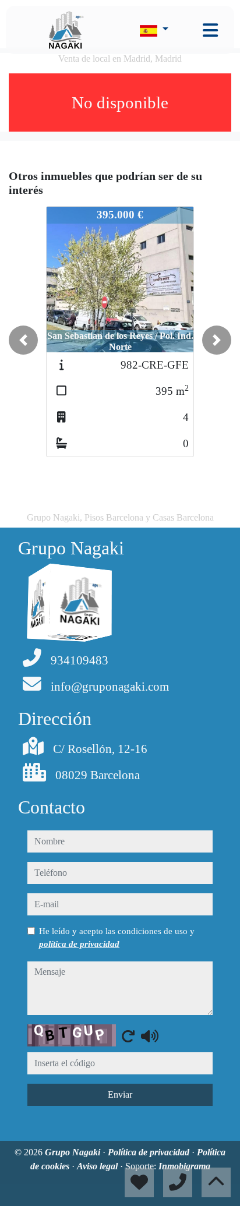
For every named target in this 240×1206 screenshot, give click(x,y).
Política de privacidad (150, 1152)
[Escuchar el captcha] (149, 1036)
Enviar (120, 1094)
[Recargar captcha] (128, 1036)
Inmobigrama (184, 1166)
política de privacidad (79, 944)
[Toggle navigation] (210, 30)
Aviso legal (98, 1166)
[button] (23, 340)
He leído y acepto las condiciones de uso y (117, 937)
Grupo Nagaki (74, 1152)
